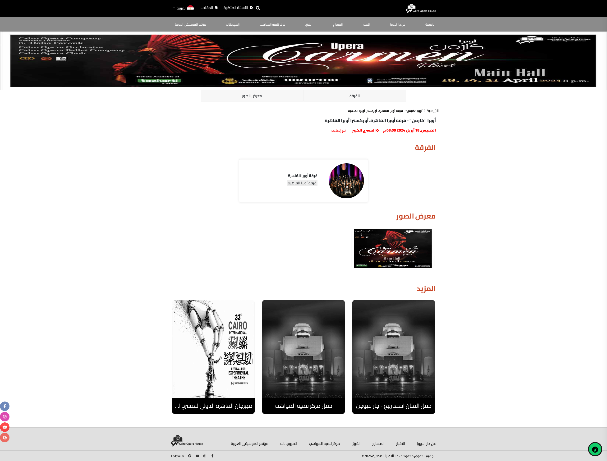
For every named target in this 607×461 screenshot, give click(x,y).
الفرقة (354, 95)
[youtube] (5, 427)
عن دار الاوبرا (397, 24)
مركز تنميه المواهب (272, 24)
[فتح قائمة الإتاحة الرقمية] (595, 449)
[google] (5, 437)
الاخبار (366, 24)
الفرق (309, 24)
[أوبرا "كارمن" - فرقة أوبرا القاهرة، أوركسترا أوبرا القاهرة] (393, 248)
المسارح (338, 24)
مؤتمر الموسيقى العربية (190, 24)
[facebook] (5, 406)
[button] (183, 8)
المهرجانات (233, 24)
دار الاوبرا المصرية (385, 455)
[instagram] (4, 417)
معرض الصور (252, 95)
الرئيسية (430, 24)
